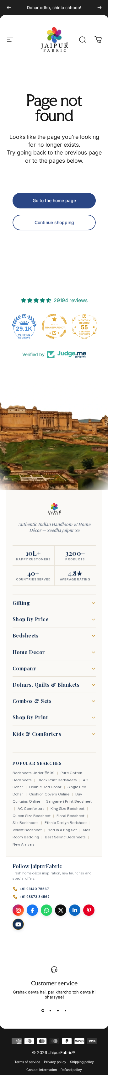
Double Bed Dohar (45, 786)
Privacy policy (55, 1062)
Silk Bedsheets (26, 822)
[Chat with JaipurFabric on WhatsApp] (46, 910)
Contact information (41, 1070)
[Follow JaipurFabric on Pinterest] (88, 910)
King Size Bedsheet (67, 808)
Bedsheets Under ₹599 (34, 772)
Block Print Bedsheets (57, 780)
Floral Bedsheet (70, 815)
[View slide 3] (58, 1011)
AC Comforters (31, 808)
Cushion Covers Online (49, 794)
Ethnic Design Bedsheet (66, 822)
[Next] (99, 7)
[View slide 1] (43, 1011)
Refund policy (71, 1070)
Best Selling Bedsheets (65, 837)
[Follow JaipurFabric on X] (60, 910)
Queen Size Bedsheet (32, 815)
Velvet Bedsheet (27, 829)
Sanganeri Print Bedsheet (69, 801)
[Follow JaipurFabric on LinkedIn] (74, 910)
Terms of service (27, 1062)
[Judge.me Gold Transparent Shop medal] (54, 326)
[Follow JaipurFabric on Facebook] (32, 910)
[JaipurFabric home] (54, 509)
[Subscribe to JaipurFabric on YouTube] (18, 924)
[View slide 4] (65, 1011)
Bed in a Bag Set (62, 829)
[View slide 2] (50, 1011)
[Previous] (9, 7)
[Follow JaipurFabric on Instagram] (18, 910)
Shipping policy (82, 1062)
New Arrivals (24, 844)
